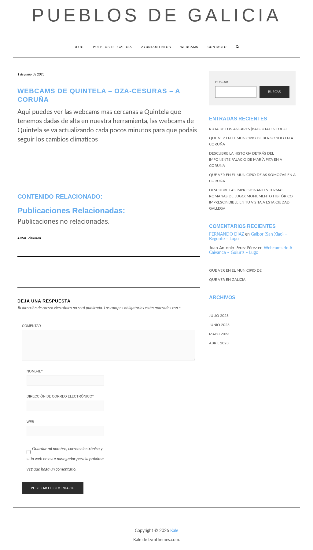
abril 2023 (219, 343)
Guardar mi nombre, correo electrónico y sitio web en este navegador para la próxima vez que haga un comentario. (65, 459)
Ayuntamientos (156, 47)
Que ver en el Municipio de (235, 270)
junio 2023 (219, 325)
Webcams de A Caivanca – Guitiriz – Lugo (250, 250)
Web (30, 422)
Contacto (217, 47)
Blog (79, 47)
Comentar (31, 326)
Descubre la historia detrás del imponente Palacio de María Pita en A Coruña (245, 159)
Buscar (221, 82)
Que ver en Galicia (227, 279)
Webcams (189, 47)
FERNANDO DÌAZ (226, 234)
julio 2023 (219, 315)
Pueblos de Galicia (157, 15)
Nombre (34, 371)
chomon (34, 238)
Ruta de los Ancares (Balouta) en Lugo (248, 129)
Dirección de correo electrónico (60, 396)
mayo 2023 (219, 334)
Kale (174, 531)
